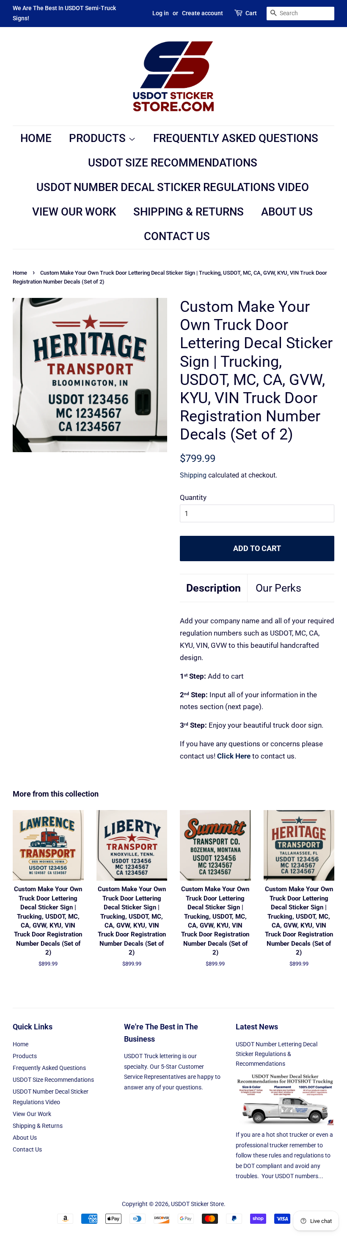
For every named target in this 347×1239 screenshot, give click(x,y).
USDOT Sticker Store (197, 1204)
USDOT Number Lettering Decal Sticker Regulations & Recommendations (276, 1054)
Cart (251, 13)
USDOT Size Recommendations (172, 162)
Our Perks (278, 588)
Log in (160, 13)
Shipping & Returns (188, 211)
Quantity (193, 497)
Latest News (257, 1026)
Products (98, 138)
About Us (287, 211)
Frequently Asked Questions (235, 138)
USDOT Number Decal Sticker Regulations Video (172, 187)
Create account (202, 13)
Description (213, 588)
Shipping (193, 475)
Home (36, 138)
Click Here (234, 756)
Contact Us (177, 236)
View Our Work (74, 211)
